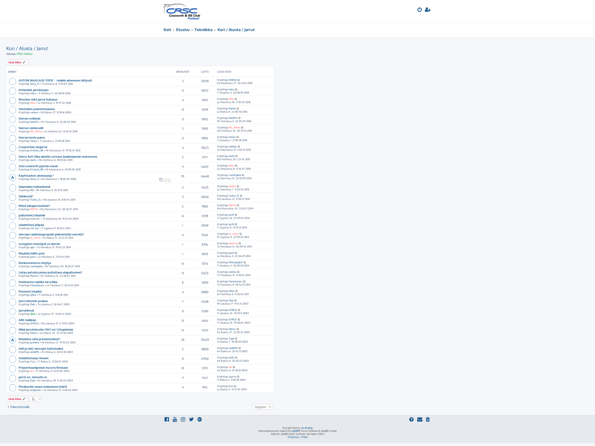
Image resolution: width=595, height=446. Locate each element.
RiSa (32, 102)
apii (32, 247)
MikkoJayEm (236, 262)
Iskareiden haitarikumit (34, 187)
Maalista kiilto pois (32, 253)
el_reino (35, 237)
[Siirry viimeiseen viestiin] (238, 79)
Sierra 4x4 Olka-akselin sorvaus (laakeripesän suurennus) (58, 156)
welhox (233, 146)
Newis (33, 333)
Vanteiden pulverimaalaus (37, 109)
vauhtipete (235, 175)
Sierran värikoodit (31, 128)
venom (34, 112)
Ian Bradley (307, 427)
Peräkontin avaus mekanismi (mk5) (43, 386)
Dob (32, 304)
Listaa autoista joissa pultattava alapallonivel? (50, 272)
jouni (33, 256)
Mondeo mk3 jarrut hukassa (38, 99)
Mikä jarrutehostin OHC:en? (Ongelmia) (46, 329)
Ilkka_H (34, 83)
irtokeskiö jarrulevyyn (34, 90)
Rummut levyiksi (30, 291)
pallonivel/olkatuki (32, 215)
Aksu (231, 165)
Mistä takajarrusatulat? (34, 206)
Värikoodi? (26, 196)
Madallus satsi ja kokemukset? (39, 339)
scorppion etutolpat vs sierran (39, 244)
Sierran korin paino (32, 137)
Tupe (231, 338)
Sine (32, 314)
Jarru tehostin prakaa (33, 301)
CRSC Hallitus (25, 53)
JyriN (231, 214)
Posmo (34, 275)
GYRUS (233, 310)
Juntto (232, 186)
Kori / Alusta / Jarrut (27, 48)
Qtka (33, 294)
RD (32, 190)
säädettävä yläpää (31, 225)
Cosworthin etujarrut (33, 147)
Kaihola (233, 243)
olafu (33, 160)
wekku (232, 271)
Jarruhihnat (26, 310)
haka (33, 93)
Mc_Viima (36, 131)
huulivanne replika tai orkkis (38, 282)
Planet (232, 108)
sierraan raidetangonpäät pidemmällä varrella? (51, 234)
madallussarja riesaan (34, 358)
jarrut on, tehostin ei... (34, 377)
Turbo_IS (35, 199)
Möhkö (233, 79)
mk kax (34, 228)
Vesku (33, 141)
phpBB (294, 431)
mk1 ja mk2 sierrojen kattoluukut (41, 348)
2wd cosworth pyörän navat (38, 166)
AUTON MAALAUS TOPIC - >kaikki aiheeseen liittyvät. (56, 80)
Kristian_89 (36, 150)
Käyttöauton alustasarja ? (36, 175)
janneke (34, 342)
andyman (35, 390)
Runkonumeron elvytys (35, 263)
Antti (231, 357)
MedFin (34, 122)
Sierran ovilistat (29, 118)
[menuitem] (419, 10)
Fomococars (37, 285)
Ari (31, 371)
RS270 (34, 209)
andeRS (34, 352)
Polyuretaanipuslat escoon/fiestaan (43, 367)
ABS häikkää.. (28, 320)
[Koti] (182, 11)
